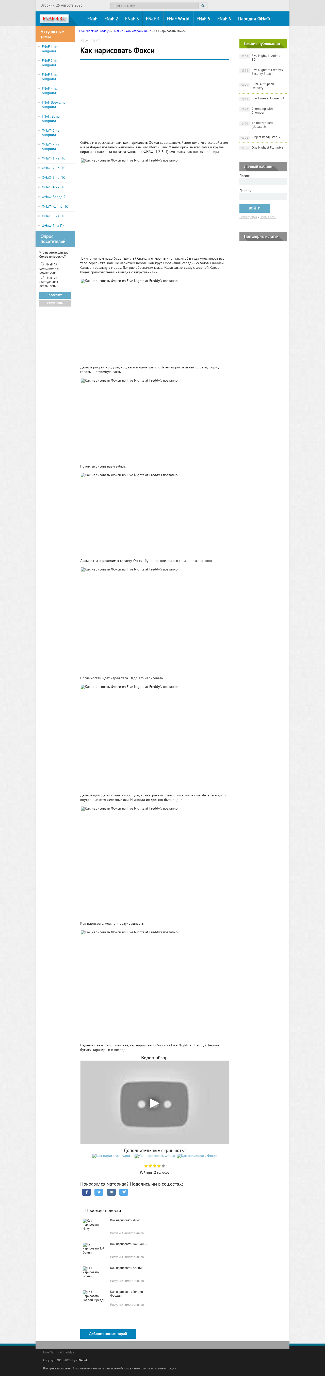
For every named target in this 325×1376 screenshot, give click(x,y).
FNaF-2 (117, 31)
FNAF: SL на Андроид (51, 119)
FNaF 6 (224, 19)
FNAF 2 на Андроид (50, 63)
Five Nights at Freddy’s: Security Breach (262, 72)
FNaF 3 (132, 19)
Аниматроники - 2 (138, 31)
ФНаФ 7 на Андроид (50, 146)
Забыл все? (268, 217)
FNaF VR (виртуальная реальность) (48, 282)
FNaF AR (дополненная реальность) (49, 269)
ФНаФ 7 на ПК (53, 226)
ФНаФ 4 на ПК (53, 187)
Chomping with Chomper (257, 111)
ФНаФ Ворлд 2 (54, 197)
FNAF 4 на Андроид (50, 91)
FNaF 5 (203, 19)
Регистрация (248, 217)
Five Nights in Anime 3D (261, 58)
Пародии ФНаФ (254, 19)
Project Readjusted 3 (260, 137)
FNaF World (178, 19)
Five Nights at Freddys (94, 31)
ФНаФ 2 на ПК (53, 168)
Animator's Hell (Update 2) (257, 125)
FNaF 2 (111, 19)
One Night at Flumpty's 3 (262, 150)
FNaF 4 (153, 19)
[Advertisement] (154, 101)
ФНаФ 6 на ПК (53, 216)
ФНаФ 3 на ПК (53, 178)
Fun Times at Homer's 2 (262, 99)
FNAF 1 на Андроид (50, 49)
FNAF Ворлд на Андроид (54, 105)
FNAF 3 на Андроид (50, 77)
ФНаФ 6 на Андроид (50, 133)
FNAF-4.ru (83, 1361)
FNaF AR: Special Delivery (258, 86)
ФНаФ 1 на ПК (53, 158)
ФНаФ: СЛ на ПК (55, 207)
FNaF (92, 19)
